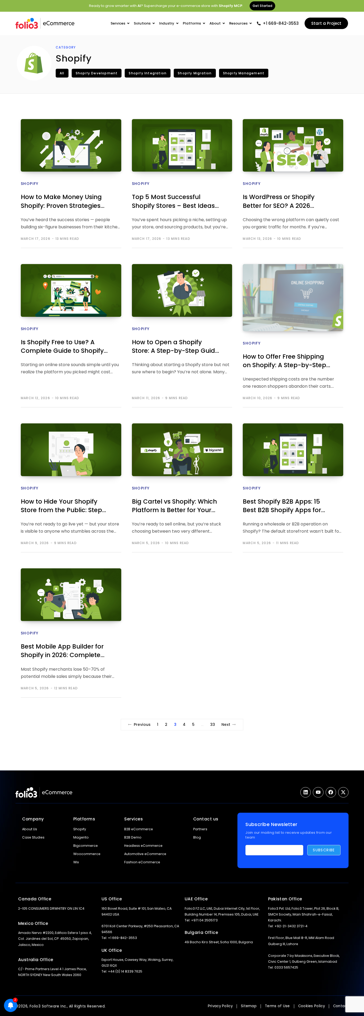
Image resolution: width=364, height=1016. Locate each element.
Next (225, 724)
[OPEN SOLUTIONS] (153, 23)
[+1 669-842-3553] (259, 23)
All (62, 73)
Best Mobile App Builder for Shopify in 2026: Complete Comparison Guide (62, 651)
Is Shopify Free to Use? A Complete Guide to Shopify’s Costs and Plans (64, 347)
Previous (142, 724)
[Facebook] (331, 792)
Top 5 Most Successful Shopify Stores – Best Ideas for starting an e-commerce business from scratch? (175, 202)
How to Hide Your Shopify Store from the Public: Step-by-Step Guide (63, 506)
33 (212, 724)
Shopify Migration (195, 73)
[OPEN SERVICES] (128, 23)
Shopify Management (244, 73)
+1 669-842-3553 (281, 23)
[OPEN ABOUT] (223, 23)
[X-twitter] (343, 792)
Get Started (262, 5)
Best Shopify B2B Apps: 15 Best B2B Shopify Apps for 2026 (282, 506)
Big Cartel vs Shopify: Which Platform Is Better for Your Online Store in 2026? (174, 506)
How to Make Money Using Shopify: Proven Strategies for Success (61, 202)
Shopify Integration (148, 73)
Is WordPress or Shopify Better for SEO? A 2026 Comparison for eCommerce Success (278, 202)
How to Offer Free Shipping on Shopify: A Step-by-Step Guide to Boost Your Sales (284, 361)
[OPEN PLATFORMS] (204, 23)
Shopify (30, 183)
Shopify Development (97, 73)
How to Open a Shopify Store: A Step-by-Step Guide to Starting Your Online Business (175, 347)
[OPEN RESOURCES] (250, 23)
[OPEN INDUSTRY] (177, 23)
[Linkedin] (305, 792)
